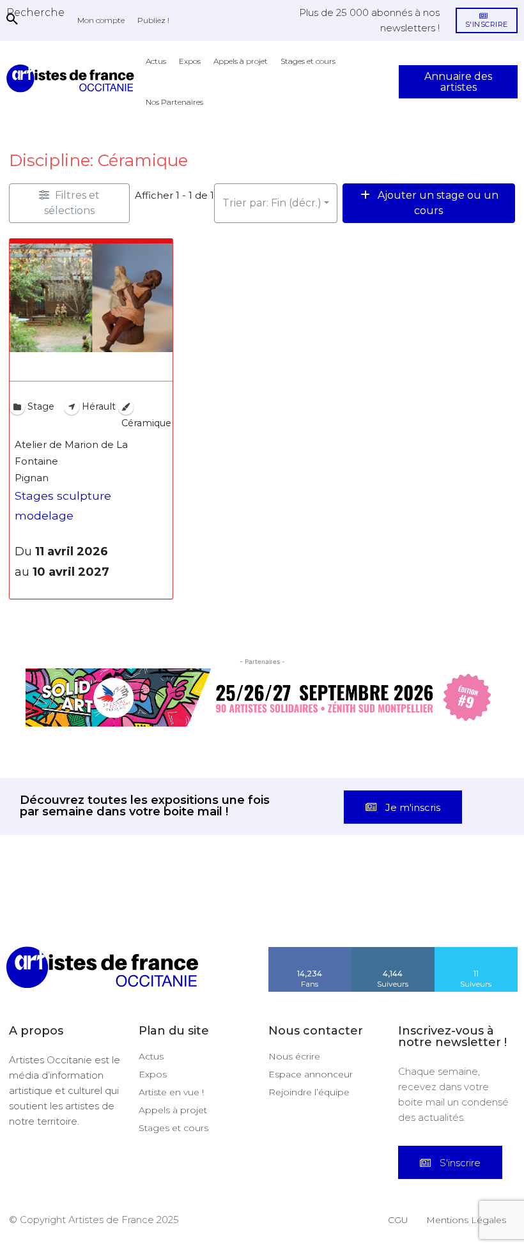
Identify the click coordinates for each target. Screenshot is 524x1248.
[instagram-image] (33, 913)
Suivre (393, 951)
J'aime (310, 951)
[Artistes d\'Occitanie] (72, 78)
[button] (35, 12)
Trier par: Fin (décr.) (271, 203)
